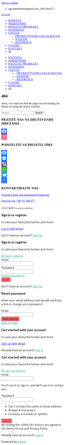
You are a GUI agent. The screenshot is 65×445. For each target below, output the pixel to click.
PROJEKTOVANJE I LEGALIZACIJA (37, 36)
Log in (6, 279)
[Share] (32, 180)
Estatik (22, 442)
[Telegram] (32, 175)
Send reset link (10, 318)
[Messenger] (32, 158)
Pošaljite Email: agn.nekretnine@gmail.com (25, 194)
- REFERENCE (24, 79)
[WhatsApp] (32, 169)
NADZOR (21, 39)
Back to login (9, 323)
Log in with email (12, 229)
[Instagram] (32, 137)
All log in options (12, 256)
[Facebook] (32, 131)
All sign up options (13, 371)
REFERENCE (23, 42)
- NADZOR (22, 76)
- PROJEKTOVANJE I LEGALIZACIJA (38, 73)
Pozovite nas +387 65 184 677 (18, 200)
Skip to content (9, 2)
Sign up (37, 235)
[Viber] (32, 164)
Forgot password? (13, 276)
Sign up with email (13, 344)
